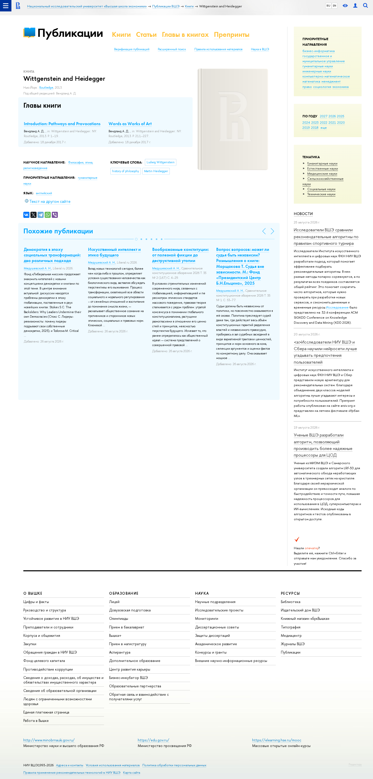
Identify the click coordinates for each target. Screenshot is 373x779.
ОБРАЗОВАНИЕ (124, 593)
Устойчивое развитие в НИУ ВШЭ (51, 618)
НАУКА (202, 593)
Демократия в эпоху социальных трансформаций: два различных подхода (52, 255)
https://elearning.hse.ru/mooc (276, 740)
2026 (332, 116)
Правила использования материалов (218, 49)
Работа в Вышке (36, 720)
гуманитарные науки (317, 66)
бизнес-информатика (318, 50)
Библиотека (290, 601)
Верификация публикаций (131, 49)
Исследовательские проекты (219, 610)
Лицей (114, 601)
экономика (340, 86)
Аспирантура (119, 652)
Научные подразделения (215, 601)
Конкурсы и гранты (211, 652)
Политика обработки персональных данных (174, 765)
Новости (303, 213)
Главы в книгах (185, 34)
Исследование (337, 307)
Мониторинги (206, 618)
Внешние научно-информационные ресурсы (231, 660)
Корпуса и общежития (41, 635)
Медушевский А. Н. (37, 268)
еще (323, 127)
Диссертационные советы (217, 627)
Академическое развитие (216, 643)
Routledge (46, 88)
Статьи (146, 34)
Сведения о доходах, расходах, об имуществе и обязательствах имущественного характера (63, 680)
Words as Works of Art (130, 123)
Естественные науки (322, 168)
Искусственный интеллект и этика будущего (114, 252)
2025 (340, 116)
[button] (136, 239)
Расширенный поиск (172, 49)
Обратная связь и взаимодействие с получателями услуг (139, 696)
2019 (306, 127)
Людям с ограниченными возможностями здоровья (57, 701)
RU (328, 5)
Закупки (29, 643)
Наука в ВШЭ (260, 49)
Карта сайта (131, 772)
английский (44, 193)
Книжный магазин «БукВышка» (305, 618)
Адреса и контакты (69, 765)
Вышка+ (115, 635)
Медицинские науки (322, 173)
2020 (341, 122)
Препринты (231, 34)
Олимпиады (118, 618)
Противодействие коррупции (48, 669)
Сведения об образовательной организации (59, 690)
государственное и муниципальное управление (323, 58)
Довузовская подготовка (130, 610)
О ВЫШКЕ (33, 593)
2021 (332, 122)
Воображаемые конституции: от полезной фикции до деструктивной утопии (180, 255)
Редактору (355, 764)
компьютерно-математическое (326, 76)
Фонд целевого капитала (44, 660)
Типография (290, 627)
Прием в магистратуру (127, 643)
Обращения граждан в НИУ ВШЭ (50, 652)
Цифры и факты (36, 601)
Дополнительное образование (134, 660)
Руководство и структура (44, 610)
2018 (314, 127)
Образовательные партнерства (135, 686)
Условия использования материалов (113, 765)
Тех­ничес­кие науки (321, 194)
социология (322, 86)
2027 (323, 116)
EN (334, 5)
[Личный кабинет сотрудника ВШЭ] (355, 5)
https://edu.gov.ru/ (153, 740)
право (307, 86)
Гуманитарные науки (322, 163)
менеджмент (331, 81)
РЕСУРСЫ (290, 593)
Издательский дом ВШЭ (300, 610)
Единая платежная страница (46, 712)
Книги (121, 34)
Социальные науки (321, 189)
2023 (315, 122)
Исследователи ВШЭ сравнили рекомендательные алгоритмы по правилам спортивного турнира (326, 236)
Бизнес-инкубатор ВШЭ (128, 677)
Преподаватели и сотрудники (48, 627)
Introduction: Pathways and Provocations (62, 123)
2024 (306, 122)
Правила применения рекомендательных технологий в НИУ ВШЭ (72, 772)
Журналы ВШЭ (293, 643)
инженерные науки (316, 71)
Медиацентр (291, 635)
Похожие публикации (58, 230)
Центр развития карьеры (129, 669)
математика (311, 81)
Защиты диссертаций (212, 635)
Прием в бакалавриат (126, 627)
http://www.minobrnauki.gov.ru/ (49, 740)
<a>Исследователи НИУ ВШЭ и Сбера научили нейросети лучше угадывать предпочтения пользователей (325, 352)
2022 (323, 122)
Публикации (70, 32)
